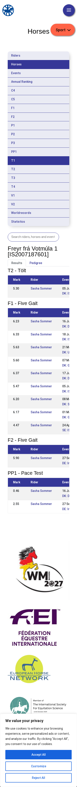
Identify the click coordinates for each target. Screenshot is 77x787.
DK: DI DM (69, 326)
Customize (38, 766)
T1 (13, 160)
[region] (38, 750)
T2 (13, 169)
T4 (13, 186)
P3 (13, 143)
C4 (13, 90)
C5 (13, 99)
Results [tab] (16, 263)
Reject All (38, 777)
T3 (13, 178)
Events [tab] (16, 73)
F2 (13, 117)
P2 (13, 134)
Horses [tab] (16, 64)
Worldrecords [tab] (21, 213)
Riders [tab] (15, 55)
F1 (13, 108)
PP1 (14, 151)
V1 (13, 195)
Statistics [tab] (18, 221)
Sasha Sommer (41, 288)
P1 (13, 125)
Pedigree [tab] (36, 263)
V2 (13, 204)
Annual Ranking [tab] (21, 81)
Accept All (38, 754)
